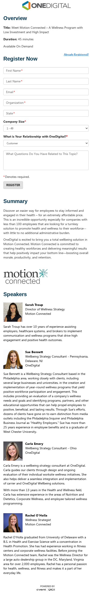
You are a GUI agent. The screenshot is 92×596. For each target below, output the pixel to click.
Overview (15, 18)
